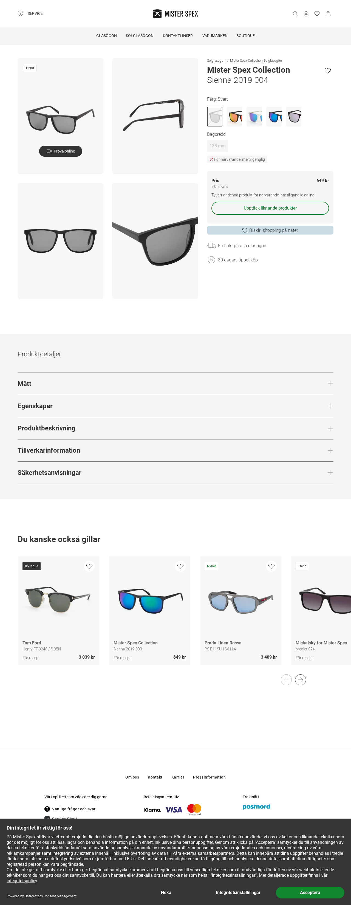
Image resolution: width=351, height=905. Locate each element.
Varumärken (215, 35)
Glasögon (106, 35)
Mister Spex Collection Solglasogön (256, 60)
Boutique (245, 35)
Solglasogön (216, 60)
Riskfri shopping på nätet (273, 230)
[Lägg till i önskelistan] (327, 70)
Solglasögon (140, 35)
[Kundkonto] (306, 13)
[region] (175, 616)
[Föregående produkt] (286, 679)
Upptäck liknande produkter (270, 208)
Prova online (64, 151)
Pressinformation (209, 777)
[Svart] (214, 116)
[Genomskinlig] (254, 116)
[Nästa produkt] (300, 679)
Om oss (132, 777)
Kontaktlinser (178, 35)
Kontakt (155, 777)
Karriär (178, 777)
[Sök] (295, 13)
